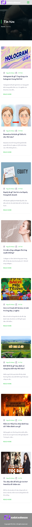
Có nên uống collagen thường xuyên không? (15, 251)
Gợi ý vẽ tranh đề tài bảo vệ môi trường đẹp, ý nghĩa (16, 309)
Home (3, 26)
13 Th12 (20, 73)
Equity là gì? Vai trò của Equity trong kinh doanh (15, 193)
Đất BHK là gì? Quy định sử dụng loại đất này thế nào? (14, 367)
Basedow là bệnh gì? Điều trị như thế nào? (14, 135)
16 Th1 (20, 478)
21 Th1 (20, 420)
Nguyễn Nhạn (10, 73)
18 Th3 (20, 304)
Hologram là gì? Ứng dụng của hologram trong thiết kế (15, 77)
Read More (7, 94)
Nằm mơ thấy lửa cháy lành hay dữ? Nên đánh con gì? (16, 425)
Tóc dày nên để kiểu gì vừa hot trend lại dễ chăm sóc (15, 483)
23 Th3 (20, 246)
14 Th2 (20, 362)
